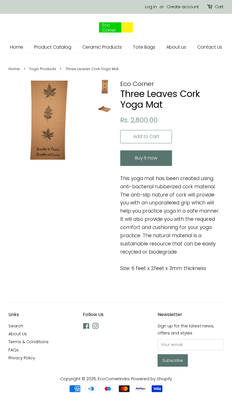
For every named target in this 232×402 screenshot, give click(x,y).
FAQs (13, 350)
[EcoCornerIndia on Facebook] (86, 327)
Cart (219, 7)
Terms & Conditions (28, 342)
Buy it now (146, 158)
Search (15, 326)
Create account (183, 7)
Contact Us (209, 47)
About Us (17, 334)
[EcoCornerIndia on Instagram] (95, 327)
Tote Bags (144, 47)
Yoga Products (42, 68)
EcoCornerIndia (113, 379)
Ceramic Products (102, 47)
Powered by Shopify (151, 379)
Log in (151, 7)
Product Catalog (52, 47)
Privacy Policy (21, 358)
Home (16, 47)
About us (176, 47)
